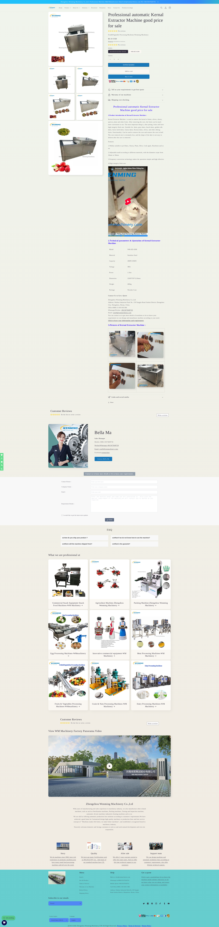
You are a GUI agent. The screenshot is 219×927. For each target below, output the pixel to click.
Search (81, 877)
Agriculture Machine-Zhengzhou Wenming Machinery (109, 604)
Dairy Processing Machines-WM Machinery (151, 705)
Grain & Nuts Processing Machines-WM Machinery (109, 705)
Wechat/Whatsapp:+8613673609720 (107, 445)
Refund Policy (83, 890)
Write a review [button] (163, 415)
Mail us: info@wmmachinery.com (120, 877)
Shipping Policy (84, 893)
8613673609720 (127, 310)
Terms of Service (84, 883)
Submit (110, 519)
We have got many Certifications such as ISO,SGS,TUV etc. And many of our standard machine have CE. (94, 859)
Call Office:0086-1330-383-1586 (120, 886)
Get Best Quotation (128, 65)
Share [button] (112, 402)
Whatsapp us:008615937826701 (119, 880)
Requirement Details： (68, 504)
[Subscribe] (80, 903)
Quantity (110, 55)
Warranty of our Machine (86, 886)
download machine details (118, 51)
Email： (63, 492)
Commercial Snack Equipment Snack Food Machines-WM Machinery (68, 604)
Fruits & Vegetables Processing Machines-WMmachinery (68, 705)
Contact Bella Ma (103, 459)
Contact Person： (66, 481)
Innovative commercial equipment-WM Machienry (109, 654)
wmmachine (105, 452)
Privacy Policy (122, 926)
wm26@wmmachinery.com (122, 313)
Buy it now (129, 76)
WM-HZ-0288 (135, 51)
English (73, 920)
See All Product (83, 880)
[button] (67, 8)
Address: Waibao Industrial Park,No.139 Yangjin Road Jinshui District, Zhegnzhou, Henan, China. (124, 891)
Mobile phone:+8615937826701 (119, 883)
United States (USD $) (57, 920)
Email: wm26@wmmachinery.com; (106, 449)
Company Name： (66, 487)
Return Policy (146, 926)
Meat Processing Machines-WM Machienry (151, 654)
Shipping (110, 41)
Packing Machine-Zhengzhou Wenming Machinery (151, 604)
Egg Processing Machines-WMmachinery (68, 653)
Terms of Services (134, 926)
